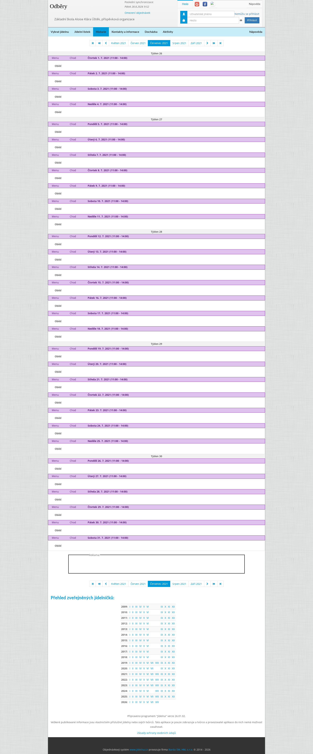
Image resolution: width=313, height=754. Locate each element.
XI (169, 606)
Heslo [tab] (185, 4)
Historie (101, 31)
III (136, 606)
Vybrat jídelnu (60, 31)
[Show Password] (240, 20)
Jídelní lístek (82, 31)
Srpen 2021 (179, 43)
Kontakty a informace (125, 31)
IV (140, 606)
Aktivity (168, 31)
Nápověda (254, 4)
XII (173, 606)
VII (152, 662)
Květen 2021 (118, 43)
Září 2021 (196, 43)
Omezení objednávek (137, 12)
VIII (157, 662)
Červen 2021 (138, 43)
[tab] (197, 4)
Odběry (58, 6)
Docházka (151, 31)
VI (148, 606)
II (132, 606)
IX (162, 606)
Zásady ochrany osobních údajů (156, 733)
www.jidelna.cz (139, 749)
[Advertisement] (279, 54)
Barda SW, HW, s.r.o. (180, 749)
